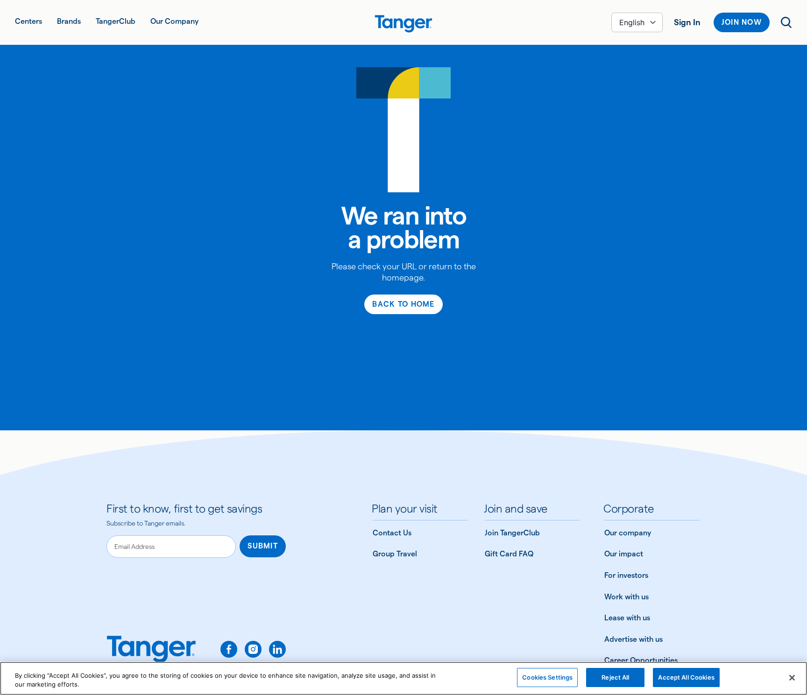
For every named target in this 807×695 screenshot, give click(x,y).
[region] (403, 678)
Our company (627, 533)
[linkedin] (277, 649)
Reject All (615, 677)
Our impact (623, 554)
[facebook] (228, 649)
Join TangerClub (512, 533)
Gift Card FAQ (509, 554)
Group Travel (395, 554)
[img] (403, 24)
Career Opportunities (641, 660)
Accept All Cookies (686, 677)
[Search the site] (786, 22)
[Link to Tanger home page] (403, 22)
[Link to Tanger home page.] (151, 653)
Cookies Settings (547, 677)
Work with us (626, 597)
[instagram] (253, 649)
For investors (626, 575)
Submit (263, 546)
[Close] (792, 677)
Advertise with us (633, 639)
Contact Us (392, 533)
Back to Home (403, 304)
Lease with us (627, 618)
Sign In (687, 22)
